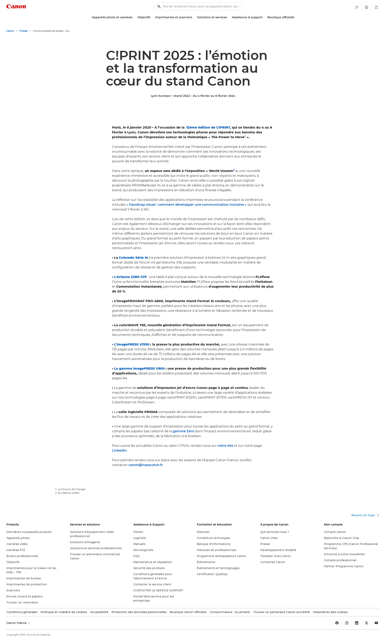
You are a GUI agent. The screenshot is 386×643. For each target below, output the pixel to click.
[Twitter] (366, 623)
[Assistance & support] (264, 17)
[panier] (376, 7)
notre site (225, 446)
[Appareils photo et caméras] (134, 17)
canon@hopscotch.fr (145, 465)
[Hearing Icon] (356, 7)
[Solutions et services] (228, 17)
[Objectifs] (152, 17)
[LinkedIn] (356, 623)
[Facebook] (337, 623)
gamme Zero (183, 431)
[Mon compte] (366, 7)
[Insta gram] (346, 623)
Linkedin (119, 450)
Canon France (16, 623)
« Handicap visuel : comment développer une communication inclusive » (186, 204)
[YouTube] (376, 623)
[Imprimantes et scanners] (193, 17)
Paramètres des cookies (330, 612)
